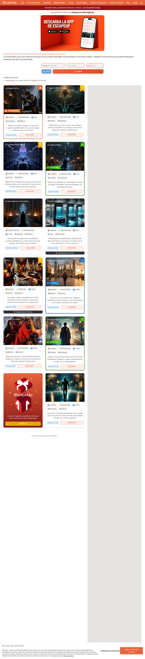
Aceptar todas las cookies (131, 650)
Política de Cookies (68, 656)
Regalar (23, 423)
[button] (114, 408)
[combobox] (53, 65)
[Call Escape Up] (22, 3)
